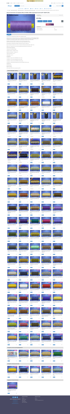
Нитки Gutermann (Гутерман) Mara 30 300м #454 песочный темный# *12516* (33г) (35, 212)
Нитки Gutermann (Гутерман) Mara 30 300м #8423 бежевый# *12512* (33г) (46, 198)
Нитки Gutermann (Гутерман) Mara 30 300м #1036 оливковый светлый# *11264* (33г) (46, 133)
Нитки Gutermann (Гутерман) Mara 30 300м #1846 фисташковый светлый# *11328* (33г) (34, 159)
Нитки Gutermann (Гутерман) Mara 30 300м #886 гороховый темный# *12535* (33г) (23, 264)
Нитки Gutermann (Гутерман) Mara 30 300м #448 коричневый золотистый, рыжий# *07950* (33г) (23, 107)
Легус (10, 6)
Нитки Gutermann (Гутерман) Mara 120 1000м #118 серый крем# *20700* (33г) (23, 357)
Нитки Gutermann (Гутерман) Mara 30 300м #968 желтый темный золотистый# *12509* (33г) (12, 199)
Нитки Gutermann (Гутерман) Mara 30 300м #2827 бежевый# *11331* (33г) (12, 172)
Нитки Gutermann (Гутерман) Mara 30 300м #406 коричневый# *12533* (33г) (57, 250)
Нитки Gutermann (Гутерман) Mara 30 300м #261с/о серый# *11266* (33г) (12, 146)
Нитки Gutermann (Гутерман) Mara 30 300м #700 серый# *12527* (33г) (46, 237)
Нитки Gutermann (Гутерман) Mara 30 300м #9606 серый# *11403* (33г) (46, 185)
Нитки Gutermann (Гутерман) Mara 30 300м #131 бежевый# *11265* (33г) (57, 133)
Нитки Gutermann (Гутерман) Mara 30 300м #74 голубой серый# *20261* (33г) (58, 277)
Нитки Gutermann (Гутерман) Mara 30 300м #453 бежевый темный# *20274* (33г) (34, 315)
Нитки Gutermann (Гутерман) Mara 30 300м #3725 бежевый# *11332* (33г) (23, 172)
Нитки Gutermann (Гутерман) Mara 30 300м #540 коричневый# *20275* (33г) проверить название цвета (46, 315)
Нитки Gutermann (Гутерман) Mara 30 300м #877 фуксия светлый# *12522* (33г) (46, 225)
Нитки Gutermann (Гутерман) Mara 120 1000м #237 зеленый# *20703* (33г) (57, 357)
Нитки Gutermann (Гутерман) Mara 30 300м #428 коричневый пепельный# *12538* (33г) (57, 264)
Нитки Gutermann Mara (21, 10)
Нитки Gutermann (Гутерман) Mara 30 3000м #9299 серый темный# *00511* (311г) (46, 81)
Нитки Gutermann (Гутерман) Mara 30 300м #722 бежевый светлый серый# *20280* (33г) (46, 328)
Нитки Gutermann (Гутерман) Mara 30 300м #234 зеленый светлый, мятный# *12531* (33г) (35, 251)
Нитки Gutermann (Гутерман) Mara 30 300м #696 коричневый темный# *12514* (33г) (12, 212)
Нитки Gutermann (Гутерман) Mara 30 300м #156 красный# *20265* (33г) (46, 289)
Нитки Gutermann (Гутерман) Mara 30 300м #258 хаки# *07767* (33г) (12, 93)
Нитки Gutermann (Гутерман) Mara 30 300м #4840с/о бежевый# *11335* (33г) (57, 172)
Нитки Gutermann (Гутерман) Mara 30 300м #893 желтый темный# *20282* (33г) (12, 342)
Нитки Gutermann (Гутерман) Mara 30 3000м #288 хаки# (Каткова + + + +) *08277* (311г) (23, 120)
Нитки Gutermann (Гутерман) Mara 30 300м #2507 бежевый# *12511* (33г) (34, 198)
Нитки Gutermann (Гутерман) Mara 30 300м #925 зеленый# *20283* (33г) (23, 341)
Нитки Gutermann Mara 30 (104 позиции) (29, 10)
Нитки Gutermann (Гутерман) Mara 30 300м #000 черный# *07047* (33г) (12, 133)
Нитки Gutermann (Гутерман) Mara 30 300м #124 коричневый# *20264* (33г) (34, 289)
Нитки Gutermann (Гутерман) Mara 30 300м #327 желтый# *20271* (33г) (57, 302)
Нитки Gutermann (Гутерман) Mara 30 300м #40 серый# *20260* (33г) (46, 277)
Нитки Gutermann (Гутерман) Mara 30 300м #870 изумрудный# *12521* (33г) (34, 224)
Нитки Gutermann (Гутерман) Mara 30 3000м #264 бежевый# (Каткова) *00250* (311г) (57, 120)
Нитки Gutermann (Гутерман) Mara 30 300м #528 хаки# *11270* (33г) (57, 146)
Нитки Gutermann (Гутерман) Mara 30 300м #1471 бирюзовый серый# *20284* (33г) (35, 342)
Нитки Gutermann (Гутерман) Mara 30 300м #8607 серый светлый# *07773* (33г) (12, 120)
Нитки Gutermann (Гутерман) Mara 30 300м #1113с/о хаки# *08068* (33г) (57, 80)
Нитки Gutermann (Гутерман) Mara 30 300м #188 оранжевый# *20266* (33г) (57, 289)
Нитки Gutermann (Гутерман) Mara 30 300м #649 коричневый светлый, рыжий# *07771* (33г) (34, 107)
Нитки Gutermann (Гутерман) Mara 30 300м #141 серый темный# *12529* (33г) (12, 250)
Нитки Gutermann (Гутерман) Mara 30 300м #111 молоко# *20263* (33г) (23, 289)
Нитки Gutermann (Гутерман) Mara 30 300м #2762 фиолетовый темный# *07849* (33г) (34, 94)
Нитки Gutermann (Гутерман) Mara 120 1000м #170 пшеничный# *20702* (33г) (46, 357)
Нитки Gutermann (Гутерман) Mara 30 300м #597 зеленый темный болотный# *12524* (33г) (12, 238)
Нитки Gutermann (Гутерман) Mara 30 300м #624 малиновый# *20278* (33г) (23, 328)
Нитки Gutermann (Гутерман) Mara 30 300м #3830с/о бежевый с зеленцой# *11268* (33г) (34, 146)
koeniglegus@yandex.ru (15, 403)
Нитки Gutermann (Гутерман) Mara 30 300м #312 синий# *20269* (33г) (34, 302)
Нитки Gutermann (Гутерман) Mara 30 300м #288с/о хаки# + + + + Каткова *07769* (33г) (46, 94)
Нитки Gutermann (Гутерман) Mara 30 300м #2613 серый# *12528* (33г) (57, 237)
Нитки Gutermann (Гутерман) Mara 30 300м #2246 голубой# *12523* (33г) (57, 224)
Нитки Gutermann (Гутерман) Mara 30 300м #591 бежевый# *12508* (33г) (57, 185)
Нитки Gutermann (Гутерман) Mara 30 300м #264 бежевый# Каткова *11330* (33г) (57, 159)
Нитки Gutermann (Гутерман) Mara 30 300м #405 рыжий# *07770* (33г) (12, 106)
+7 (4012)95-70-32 (15, 400)
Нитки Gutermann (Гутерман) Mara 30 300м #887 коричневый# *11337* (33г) (23, 185)
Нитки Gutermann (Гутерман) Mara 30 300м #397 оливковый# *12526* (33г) (34, 237)
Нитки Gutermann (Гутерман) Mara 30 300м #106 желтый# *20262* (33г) (12, 289)
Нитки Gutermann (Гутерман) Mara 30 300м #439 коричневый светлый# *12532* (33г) (46, 251)
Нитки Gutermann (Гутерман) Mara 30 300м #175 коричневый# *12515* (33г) (23, 211)
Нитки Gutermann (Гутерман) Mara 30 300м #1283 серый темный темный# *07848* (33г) (23, 133)
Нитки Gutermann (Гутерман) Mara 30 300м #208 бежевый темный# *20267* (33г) (12, 302)
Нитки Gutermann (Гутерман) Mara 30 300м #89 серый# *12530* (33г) (23, 250)
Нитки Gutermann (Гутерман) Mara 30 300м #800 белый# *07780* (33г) (46, 106)
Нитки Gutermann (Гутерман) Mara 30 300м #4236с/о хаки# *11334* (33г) (46, 172)
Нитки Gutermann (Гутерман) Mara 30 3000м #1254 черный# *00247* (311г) (12, 80)
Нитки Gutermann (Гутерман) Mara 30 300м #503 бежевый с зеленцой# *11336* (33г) (12, 186)
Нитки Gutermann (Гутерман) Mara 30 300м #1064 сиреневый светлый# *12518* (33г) (57, 212)
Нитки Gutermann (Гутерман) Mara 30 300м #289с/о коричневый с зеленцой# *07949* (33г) (57, 94)
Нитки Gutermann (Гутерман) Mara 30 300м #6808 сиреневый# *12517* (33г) (46, 211)
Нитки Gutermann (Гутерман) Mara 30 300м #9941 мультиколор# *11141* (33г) (35, 133)
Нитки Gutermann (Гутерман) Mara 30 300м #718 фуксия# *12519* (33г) (12, 224)
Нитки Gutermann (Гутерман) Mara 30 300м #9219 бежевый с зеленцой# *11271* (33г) (12, 159)
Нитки (9, 10)
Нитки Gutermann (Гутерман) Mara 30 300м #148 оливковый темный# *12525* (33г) (24, 238)
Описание (8, 34)
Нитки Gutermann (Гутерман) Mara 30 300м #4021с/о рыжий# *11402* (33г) (34, 185)
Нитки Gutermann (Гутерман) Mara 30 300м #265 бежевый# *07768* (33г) (23, 93)
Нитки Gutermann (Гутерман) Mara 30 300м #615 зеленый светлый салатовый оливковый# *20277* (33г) (12, 328)
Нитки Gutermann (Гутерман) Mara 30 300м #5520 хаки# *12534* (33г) (12, 264)
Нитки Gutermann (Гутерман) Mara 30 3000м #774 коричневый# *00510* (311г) (35, 80)
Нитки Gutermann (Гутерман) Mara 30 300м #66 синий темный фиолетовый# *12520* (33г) (23, 225)
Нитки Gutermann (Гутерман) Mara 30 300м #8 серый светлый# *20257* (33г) (12, 277)
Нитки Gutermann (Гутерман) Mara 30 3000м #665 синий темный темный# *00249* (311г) (46, 120)
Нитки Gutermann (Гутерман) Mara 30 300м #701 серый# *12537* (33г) (46, 264)
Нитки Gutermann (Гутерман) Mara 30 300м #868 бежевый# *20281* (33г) (57, 328)
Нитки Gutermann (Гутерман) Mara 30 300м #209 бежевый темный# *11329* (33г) (46, 159)
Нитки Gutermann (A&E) (14, 10)
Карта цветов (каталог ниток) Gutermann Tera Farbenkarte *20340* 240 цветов (12, 358)
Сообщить (9, 136)
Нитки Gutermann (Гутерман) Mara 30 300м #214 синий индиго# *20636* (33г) (57, 341)
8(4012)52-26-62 (39, 1)
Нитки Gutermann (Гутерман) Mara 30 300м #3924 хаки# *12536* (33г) (34, 264)
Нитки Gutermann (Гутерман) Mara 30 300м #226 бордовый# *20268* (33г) (23, 302)
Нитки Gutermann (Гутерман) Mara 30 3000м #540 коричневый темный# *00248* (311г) (34, 120)
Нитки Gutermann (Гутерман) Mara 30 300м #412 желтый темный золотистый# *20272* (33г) (12, 315)
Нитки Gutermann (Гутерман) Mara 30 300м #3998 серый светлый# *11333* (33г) (34, 173)
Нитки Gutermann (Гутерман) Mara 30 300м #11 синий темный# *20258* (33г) (23, 277)
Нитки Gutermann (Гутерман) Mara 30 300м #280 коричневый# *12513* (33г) (57, 198)
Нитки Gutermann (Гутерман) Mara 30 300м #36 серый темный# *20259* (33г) (35, 277)
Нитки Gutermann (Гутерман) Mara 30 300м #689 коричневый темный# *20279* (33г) (34, 328)
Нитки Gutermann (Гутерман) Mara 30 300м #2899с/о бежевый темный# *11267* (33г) (23, 146)
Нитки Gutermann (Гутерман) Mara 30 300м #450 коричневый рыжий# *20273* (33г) (24, 315)
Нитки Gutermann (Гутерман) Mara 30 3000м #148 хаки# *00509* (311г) (23, 80)
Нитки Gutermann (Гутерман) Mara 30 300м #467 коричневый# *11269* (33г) (46, 146)
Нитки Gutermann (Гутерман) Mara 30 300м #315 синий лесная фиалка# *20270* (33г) (46, 302)
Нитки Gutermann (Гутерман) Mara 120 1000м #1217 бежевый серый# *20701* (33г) (35, 358)
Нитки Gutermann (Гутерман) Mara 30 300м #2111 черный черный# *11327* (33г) (23, 159)
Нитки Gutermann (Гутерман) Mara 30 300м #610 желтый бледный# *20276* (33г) (57, 315)
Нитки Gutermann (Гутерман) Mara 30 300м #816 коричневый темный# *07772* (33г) (57, 107)
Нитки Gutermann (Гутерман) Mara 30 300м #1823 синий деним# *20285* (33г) (46, 341)
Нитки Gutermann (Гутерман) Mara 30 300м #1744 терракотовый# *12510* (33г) (23, 199)
